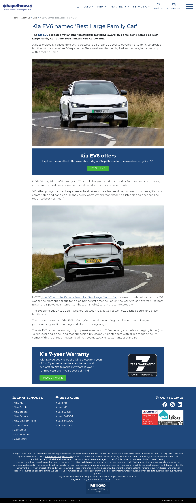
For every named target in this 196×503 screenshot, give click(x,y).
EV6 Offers (97, 168)
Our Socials (171, 397)
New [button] (100, 6)
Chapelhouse (29, 397)
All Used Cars (65, 425)
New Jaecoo (21, 412)
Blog (35, 18)
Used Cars (69, 397)
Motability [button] (118, 6)
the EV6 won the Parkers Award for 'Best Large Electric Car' (79, 297)
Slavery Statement (70, 500)
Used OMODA (65, 416)
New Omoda (21, 416)
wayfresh (179, 500)
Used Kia (62, 402)
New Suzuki (20, 407)
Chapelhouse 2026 (21, 500)
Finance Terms (45, 500)
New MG (19, 402)
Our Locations (22, 434)
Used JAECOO (65, 421)
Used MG (63, 407)
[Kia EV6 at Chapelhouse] (98, 102)
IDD (81, 500)
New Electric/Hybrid (25, 421)
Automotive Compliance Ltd (58, 456)
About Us (25, 18)
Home (16, 18)
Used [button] (87, 6)
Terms (33, 500)
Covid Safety (20, 439)
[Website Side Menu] (189, 7)
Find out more (52, 377)
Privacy (57, 500)
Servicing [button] (140, 6)
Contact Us (20, 430)
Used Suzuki (64, 412)
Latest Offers (21, 425)
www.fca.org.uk (43, 462)
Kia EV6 (43, 34)
